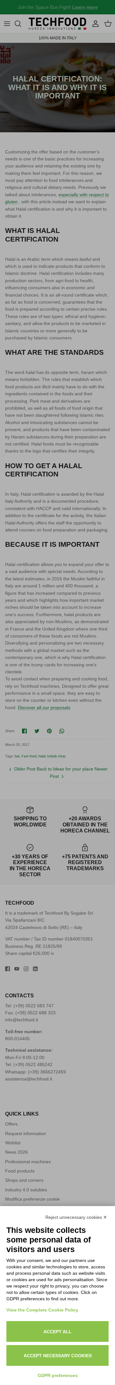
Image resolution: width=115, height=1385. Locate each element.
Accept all (57, 1331)
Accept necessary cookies (58, 1355)
